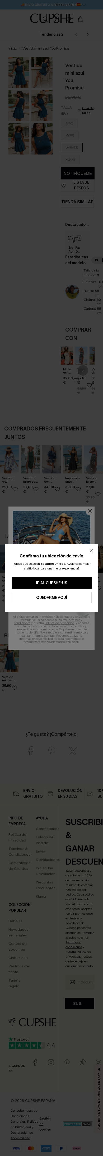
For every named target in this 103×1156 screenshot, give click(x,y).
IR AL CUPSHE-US (51, 582)
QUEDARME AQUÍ (51, 597)
